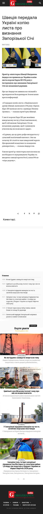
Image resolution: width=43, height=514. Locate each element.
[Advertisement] (21, 189)
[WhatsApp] (39, 213)
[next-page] (24, 479)
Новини (21, 388)
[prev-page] (19, 479)
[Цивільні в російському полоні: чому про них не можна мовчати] (21, 377)
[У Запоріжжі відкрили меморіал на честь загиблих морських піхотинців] (21, 413)
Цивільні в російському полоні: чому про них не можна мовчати (21, 392)
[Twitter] (29, 213)
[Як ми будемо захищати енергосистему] (21, 344)
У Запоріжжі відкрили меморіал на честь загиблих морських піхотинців (21, 428)
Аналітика (21, 355)
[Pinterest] (34, 213)
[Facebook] (24, 213)
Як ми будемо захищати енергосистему (20, 279)
